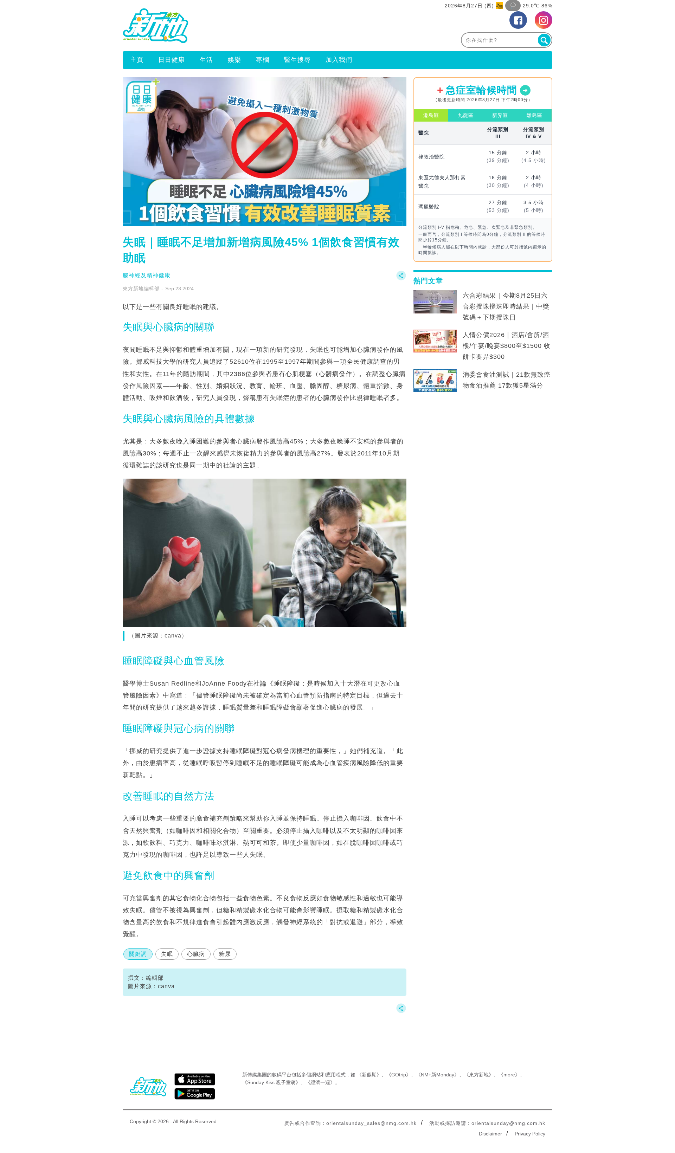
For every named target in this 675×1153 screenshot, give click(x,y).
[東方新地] (230, 25)
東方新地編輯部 (141, 288)
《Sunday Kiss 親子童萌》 (271, 1082)
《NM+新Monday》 (437, 1074)
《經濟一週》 (320, 1082)
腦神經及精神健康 (147, 275)
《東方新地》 (479, 1074)
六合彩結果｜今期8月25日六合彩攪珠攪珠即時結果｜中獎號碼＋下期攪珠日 (506, 306)
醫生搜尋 (297, 59)
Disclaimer (490, 1133)
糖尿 (225, 954)
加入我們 (339, 59)
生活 (206, 59)
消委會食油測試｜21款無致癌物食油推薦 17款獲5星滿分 (507, 380)
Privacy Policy (530, 1133)
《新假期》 (369, 1074)
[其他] (401, 279)
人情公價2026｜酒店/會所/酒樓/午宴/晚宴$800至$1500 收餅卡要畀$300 (507, 345)
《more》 (509, 1074)
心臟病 (196, 954)
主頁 (136, 59)
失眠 (167, 954)
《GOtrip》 (398, 1074)
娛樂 (234, 59)
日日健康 (171, 59)
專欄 (262, 59)
